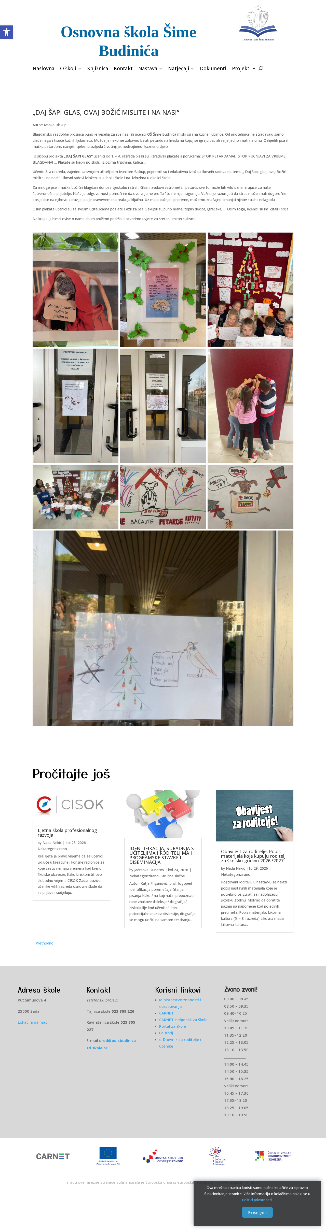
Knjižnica (97, 69)
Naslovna (44, 69)
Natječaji (178, 69)
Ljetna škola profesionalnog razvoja (67, 832)
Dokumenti (213, 69)
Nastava (147, 69)
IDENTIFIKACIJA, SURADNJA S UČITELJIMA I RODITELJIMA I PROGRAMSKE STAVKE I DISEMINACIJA (161, 855)
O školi (68, 69)
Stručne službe (173, 876)
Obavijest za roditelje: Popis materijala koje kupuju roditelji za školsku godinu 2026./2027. (254, 856)
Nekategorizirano (52, 848)
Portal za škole (172, 1026)
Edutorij (166, 1032)
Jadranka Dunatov (149, 869)
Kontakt (123, 69)
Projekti (241, 69)
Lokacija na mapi (33, 1022)
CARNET (166, 1012)
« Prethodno (43, 943)
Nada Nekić (52, 842)
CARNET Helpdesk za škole (183, 1019)
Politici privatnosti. (257, 1199)
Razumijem (257, 1212)
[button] (6, 32)
